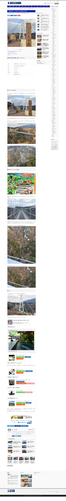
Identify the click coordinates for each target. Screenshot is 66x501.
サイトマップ (46, 1)
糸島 (53, 13)
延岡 (53, 109)
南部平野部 (53, 114)
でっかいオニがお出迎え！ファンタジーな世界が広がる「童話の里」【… (32, 462)
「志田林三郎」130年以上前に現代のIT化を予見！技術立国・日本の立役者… (17, 442)
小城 (17, 440)
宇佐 (53, 95)
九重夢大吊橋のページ (17, 74)
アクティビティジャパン (20, 381)
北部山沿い (53, 118)
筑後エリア (53, 22)
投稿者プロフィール (31, 429)
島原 (53, 59)
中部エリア (53, 87)
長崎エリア (53, 54)
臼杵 (53, 101)
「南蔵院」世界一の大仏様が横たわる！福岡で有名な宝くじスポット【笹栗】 (45, 16)
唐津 (53, 46)
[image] (21, 46)
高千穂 (53, 119)
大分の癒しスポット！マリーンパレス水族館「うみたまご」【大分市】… (15, 462)
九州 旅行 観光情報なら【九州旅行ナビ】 (32, 495)
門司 (32, 440)
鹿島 (53, 41)
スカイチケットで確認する (20, 392)
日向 (53, 110)
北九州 (18, 445)
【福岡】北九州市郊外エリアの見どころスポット (17, 451)
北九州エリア (28, 440)
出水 (53, 124)
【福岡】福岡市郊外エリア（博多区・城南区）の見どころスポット (31, 452)
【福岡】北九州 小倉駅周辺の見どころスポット (30, 447)
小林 (53, 113)
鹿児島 (47, 6)
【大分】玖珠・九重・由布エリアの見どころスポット (45, 35)
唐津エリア (53, 45)
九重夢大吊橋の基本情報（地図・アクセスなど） (14, 51)
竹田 (53, 100)
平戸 (53, 63)
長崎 (22, 6)
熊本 (28, 6)
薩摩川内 (54, 123)
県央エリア (53, 64)
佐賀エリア (14, 440)
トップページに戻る (10, 465)
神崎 (53, 50)
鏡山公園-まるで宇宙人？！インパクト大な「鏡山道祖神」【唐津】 (45, 48)
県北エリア (53, 60)
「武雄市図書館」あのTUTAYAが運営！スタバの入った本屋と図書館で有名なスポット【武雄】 (45, 44)
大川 (53, 27)
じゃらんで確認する (19, 358)
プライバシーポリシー (51, 491)
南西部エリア (53, 37)
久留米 (53, 23)
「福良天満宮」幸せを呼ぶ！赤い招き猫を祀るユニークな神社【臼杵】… (21, 462)
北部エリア (53, 92)
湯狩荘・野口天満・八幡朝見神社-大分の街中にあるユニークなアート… (10, 462)
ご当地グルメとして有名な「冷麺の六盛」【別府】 (45, 39)
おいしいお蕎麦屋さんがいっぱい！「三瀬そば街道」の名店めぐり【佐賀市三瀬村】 (45, 19)
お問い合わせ (54, 1)
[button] (22, 476)
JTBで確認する (28, 402)
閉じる (21, 49)
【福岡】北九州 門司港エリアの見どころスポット (30, 442)
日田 (53, 104)
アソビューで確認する (31, 383)
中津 (53, 96)
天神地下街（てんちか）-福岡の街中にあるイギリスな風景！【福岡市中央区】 (45, 52)
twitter (57, 1)
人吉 (53, 77)
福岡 (10, 6)
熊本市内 (54, 82)
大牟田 (53, 31)
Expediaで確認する (29, 392)
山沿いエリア (53, 128)
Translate (43, 63)
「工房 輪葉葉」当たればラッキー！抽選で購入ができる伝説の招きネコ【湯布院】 (45, 22)
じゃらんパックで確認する (20, 404)
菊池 (53, 73)
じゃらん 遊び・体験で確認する (21, 383)
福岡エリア (53, 9)
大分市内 (54, 91)
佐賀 (16, 6)
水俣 (53, 78)
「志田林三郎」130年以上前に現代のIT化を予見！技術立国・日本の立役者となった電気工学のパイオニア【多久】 (13, 476)
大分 (34, 6)
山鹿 (53, 72)
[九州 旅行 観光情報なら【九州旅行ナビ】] (14, 3)
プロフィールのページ (29, 431)
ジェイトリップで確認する (20, 402)
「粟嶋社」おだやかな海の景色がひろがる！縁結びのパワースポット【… (27, 462)
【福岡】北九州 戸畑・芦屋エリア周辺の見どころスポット (17, 447)
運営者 (50, 1)
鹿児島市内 (54, 132)
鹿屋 (53, 127)
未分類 (52, 136)
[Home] (8, 8)
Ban (12, 429)
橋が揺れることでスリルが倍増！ (12, 53)
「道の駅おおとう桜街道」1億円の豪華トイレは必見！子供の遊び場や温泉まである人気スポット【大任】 (45, 27)
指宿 (53, 133)
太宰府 (53, 14)
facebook (58, 1)
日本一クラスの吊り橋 (11, 52)
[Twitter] (55, 491)
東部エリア (53, 49)
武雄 (53, 40)
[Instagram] (58, 491)
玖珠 (53, 105)
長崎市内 (54, 55)
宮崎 (40, 6)
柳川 (53, 28)
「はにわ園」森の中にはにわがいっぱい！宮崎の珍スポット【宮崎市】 (45, 56)
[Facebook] (57, 491)
